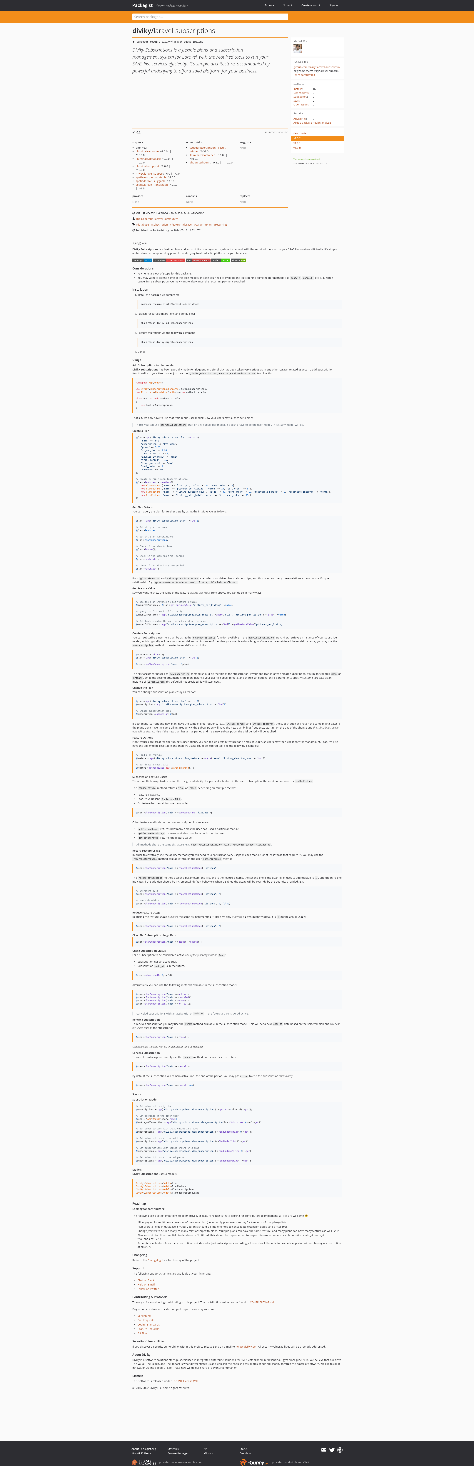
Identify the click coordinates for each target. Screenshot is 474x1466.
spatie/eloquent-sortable (151, 177)
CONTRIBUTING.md (262, 1302)
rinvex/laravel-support (149, 173)
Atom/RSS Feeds (141, 1453)
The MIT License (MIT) (185, 1381)
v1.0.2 (297, 138)
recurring (221, 224)
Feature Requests (148, 1329)
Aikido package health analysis (312, 122)
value (199, 224)
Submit (287, 5)
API (206, 1449)
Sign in (333, 5)
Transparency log (304, 75)
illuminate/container (202, 155)
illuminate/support (147, 166)
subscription (160, 224)
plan (209, 224)
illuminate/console (147, 151)
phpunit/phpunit (199, 162)
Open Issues (301, 104)
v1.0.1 (297, 143)
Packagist (142, 5)
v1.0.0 (297, 148)
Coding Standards (149, 1324)
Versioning (144, 1316)
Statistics (173, 1449)
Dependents (301, 93)
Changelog (154, 1260)
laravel (188, 224)
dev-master (300, 133)
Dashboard (246, 1453)
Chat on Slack (146, 1280)
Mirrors (208, 1453)
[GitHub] (340, 1450)
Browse (269, 5)
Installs (297, 89)
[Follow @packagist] (332, 1450)
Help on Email (146, 1284)
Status (244, 1449)
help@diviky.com (246, 1346)
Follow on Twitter (148, 1289)
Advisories (299, 118)
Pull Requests (146, 1320)
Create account (310, 5)
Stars (296, 100)
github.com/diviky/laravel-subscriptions (318, 67)
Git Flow (142, 1333)
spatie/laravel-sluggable (151, 181)
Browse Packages (178, 1453)
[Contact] (323, 1450)
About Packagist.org (143, 1449)
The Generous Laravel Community (157, 219)
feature (176, 224)
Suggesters (300, 96)
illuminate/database (148, 159)
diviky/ (143, 30)
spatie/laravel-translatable (152, 184)
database (143, 224)
